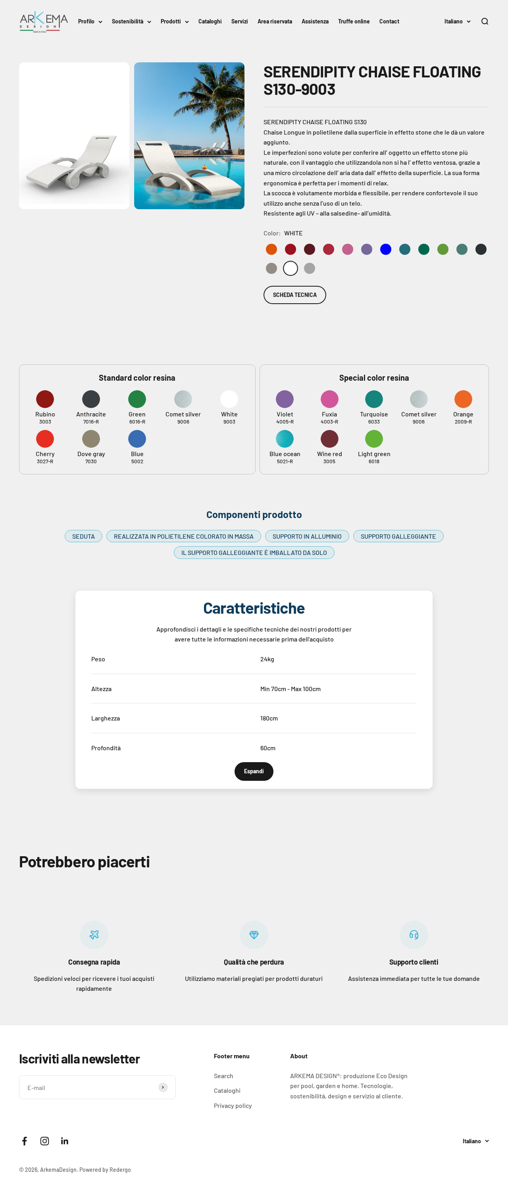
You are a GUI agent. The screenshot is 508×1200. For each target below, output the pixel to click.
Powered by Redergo (105, 1169)
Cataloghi (210, 21)
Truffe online (354, 21)
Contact (389, 21)
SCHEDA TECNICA (295, 294)
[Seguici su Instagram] (44, 1141)
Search (223, 1075)
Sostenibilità (127, 21)
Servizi (239, 21)
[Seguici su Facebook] (24, 1141)
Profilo (86, 21)
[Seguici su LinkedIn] (65, 1141)
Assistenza (315, 21)
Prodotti (171, 21)
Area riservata (275, 21)
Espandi (254, 771)
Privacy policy (233, 1105)
